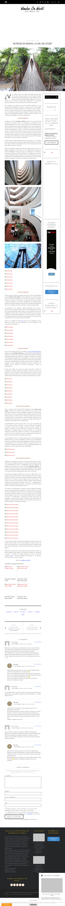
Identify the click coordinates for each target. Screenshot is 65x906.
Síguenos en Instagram (52, 291)
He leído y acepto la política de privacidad (50, 137)
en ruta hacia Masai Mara (34, 351)
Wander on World (25, 560)
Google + (30, 611)
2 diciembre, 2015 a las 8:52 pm (23, 746)
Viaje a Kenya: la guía (32, 627)
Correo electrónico (10, 797)
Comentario (8, 775)
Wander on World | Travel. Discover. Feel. (28, 892)
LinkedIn (37, 611)
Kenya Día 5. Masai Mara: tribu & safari (22, 579)
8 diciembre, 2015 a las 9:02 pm (23, 666)
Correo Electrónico (50, 128)
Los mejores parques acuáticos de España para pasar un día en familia (39, 869)
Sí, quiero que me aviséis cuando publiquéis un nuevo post (22, 819)
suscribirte (30, 814)
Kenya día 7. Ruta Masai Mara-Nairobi (22, 597)
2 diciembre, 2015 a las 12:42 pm (21, 688)
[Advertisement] (32, 26)
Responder (37, 642)
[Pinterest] (17, 886)
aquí (11, 555)
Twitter (16, 611)
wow (15, 664)
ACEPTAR (33, 904)
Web (6, 803)
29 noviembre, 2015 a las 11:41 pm (22, 728)
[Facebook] (11, 886)
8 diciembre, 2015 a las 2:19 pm (21, 644)
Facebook (9, 611)
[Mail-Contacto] (23, 886)
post (22, 320)
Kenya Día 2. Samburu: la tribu (10, 579)
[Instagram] (20, 886)
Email (23, 614)
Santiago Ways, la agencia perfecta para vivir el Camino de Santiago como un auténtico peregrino (39, 848)
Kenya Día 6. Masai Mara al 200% (9, 597)
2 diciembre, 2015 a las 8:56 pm (23, 704)
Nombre (7, 791)
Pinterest (23, 611)
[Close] (42, 875)
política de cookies (35, 902)
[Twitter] (14, 886)
